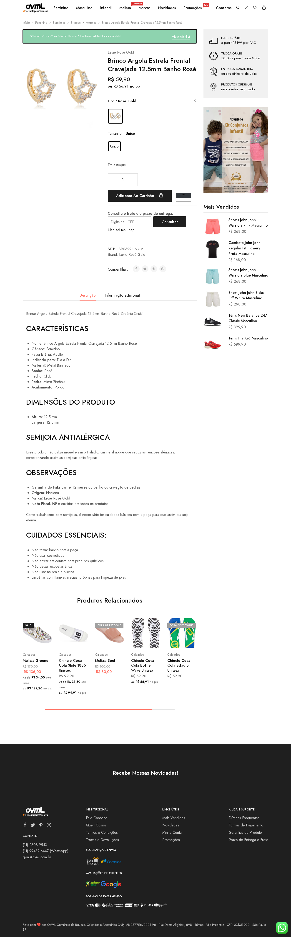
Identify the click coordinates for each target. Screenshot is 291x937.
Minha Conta (172, 832)
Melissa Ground (35, 660)
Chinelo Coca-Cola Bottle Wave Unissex (143, 665)
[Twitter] (33, 826)
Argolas (91, 22)
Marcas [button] (144, 7)
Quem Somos (96, 825)
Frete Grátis (231, 38)
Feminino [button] (61, 7)
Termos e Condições (102, 832)
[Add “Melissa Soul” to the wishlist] (118, 640)
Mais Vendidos (173, 818)
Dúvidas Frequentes (244, 818)
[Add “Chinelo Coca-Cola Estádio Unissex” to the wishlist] (190, 640)
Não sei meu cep (121, 230)
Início (26, 22)
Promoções (195, 7)
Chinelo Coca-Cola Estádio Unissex (179, 665)
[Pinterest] (41, 826)
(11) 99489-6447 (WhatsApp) (45, 851)
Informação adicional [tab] (122, 295)
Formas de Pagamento (246, 825)
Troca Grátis (232, 53)
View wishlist (181, 36)
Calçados (29, 654)
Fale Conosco (96, 818)
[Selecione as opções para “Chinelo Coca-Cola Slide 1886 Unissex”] (63, 640)
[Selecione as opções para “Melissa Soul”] (99, 640)
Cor (111, 101)
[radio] (115, 116)
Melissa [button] (125, 7)
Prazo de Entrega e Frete (248, 839)
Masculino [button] (84, 7)
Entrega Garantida (237, 69)
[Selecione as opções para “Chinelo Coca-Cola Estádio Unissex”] (171, 640)
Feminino (41, 22)
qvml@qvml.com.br (37, 857)
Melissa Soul (105, 660)
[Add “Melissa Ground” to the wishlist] (45, 640)
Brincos (75, 22)
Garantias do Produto (245, 832)
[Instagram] (49, 826)
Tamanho (115, 133)
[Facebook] (25, 825)
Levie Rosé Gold (121, 52)
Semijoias (59, 22)
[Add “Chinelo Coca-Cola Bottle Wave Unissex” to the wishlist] (154, 640)
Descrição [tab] (88, 295)
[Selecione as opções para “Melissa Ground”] (27, 640)
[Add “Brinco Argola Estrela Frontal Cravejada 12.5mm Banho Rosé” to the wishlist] (183, 195)
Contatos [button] (223, 7)
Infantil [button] (106, 7)
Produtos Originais (237, 84)
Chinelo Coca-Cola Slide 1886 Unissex (72, 665)
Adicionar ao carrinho (135, 195)
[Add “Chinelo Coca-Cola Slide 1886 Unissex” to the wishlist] (81, 640)
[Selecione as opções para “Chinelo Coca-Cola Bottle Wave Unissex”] (135, 640)
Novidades (167, 7)
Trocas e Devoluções (102, 839)
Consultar (170, 222)
